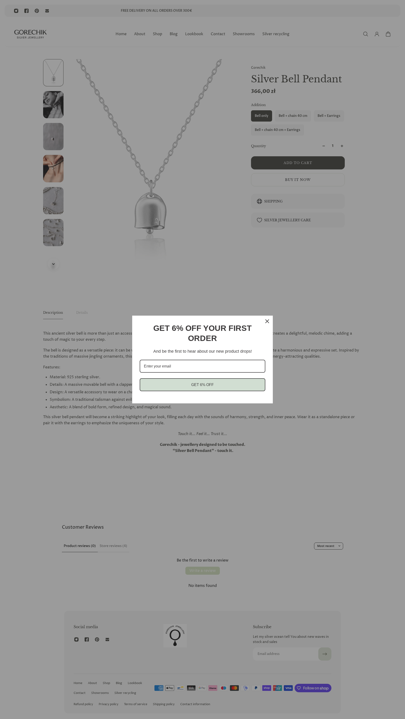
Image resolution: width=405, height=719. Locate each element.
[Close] (267, 321)
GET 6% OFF (202, 385)
